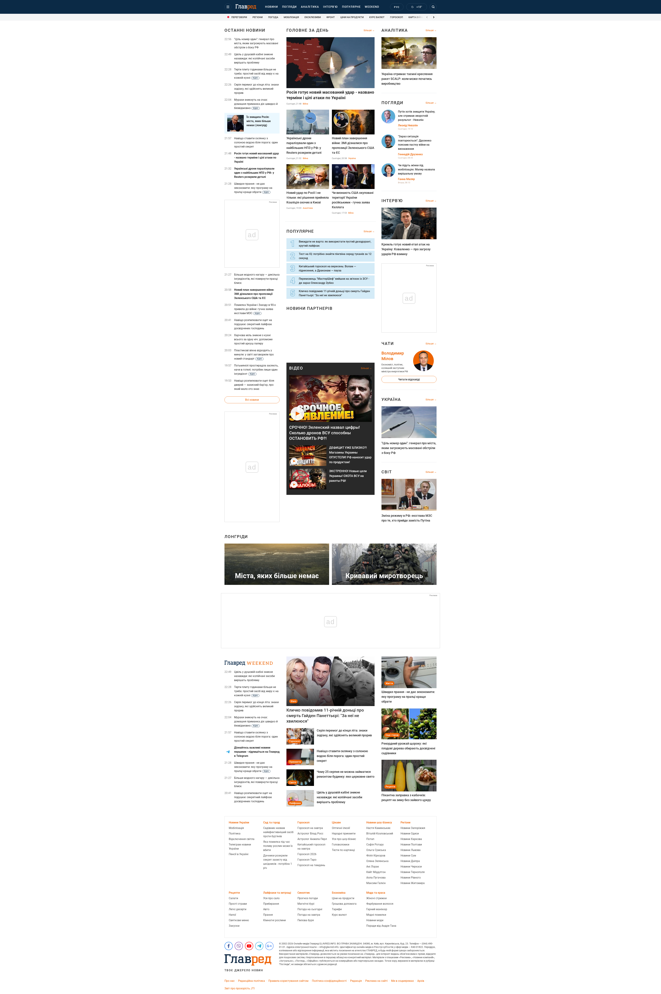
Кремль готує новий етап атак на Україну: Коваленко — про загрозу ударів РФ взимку (406, 249)
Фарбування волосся (379, 903)
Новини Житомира (413, 883)
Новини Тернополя (413, 872)
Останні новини (244, 30)
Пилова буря (305, 920)
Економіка (338, 892)
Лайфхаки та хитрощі (277, 892)
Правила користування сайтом (288, 980)
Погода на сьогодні (309, 909)
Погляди (289, 6)
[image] (330, 398)
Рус (396, 7)
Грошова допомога (344, 903)
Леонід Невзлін (408, 125)
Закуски (234, 925)
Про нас (229, 980)
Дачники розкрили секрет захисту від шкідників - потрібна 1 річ (277, 862)
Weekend (372, 6)
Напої (232, 914)
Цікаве (336, 822)
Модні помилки (376, 914)
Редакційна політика (251, 980)
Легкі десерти (237, 909)
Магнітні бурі (305, 903)
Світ (386, 472)
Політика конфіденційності (329, 980)
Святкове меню (239, 920)
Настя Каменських (378, 828)
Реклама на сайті (376, 980)
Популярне (351, 6)
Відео (296, 368)
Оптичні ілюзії (341, 828)
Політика (234, 833)
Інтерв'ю (392, 200)
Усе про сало (271, 898)
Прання (268, 914)
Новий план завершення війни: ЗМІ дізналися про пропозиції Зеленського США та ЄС (353, 145)
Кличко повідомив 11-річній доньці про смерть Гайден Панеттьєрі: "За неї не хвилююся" (334, 293)
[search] (433, 6)
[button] (227, 7)
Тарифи (337, 909)
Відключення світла (241, 839)
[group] (240, 17)
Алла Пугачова (376, 877)
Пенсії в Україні (238, 854)
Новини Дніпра (410, 861)
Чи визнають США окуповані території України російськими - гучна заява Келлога (353, 200)
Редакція (356, 980)
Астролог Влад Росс (310, 833)
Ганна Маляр (406, 179)
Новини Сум (408, 855)
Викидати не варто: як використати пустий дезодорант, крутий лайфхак (335, 243)
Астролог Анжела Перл (312, 839)
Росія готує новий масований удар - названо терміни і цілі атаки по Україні (330, 95)
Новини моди (374, 920)
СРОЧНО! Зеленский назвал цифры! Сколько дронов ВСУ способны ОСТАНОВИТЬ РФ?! (324, 433)
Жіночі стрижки (376, 898)
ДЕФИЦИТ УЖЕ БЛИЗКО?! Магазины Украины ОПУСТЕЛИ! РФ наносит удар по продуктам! (350, 455)
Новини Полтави (411, 844)
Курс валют (339, 914)
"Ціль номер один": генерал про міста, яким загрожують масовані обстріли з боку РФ (408, 448)
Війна (305, 104)
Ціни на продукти (343, 898)
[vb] (239, 946)
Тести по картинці (343, 850)
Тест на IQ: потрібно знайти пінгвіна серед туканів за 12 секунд (335, 256)
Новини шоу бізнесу (379, 822)
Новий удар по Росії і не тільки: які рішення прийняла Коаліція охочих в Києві (307, 197)
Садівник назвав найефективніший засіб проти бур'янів (278, 832)
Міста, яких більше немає (277, 576)
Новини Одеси (410, 833)
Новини (271, 6)
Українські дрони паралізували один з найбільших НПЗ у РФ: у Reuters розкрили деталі (304, 145)
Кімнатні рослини (274, 920)
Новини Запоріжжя (413, 828)
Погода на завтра (308, 914)
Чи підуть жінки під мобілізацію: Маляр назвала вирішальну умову (416, 169)
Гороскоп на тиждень (311, 865)
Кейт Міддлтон (376, 872)
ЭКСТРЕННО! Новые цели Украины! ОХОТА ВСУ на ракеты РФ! (348, 475)
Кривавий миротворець (384, 576)
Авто (266, 909)
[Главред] (245, 7)
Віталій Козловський (379, 833)
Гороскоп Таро (306, 859)
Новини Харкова (411, 839)
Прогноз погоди (307, 898)
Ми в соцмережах (402, 980)
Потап (370, 839)
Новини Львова (411, 850)
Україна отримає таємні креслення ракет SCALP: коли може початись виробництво (407, 78)
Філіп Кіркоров (375, 855)
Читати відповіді (409, 379)
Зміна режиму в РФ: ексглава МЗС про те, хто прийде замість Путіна (406, 518)
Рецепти (234, 892)
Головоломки (340, 844)
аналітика (394, 30)
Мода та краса (375, 892)
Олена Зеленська (377, 861)
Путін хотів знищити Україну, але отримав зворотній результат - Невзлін (416, 116)
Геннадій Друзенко (410, 154)
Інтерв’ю (330, 6)
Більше (368, 30)
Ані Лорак (372, 866)
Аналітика (310, 6)
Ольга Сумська (376, 850)
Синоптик (303, 892)
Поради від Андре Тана (381, 925)
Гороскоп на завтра (310, 828)
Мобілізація (236, 828)
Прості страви (238, 903)
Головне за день (307, 30)
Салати (233, 898)
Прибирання (271, 903)
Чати (387, 343)
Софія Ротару (375, 844)
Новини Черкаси (411, 866)
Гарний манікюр (376, 909)
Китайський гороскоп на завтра (311, 846)
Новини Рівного (411, 877)
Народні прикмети (343, 833)
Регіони (405, 822)
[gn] (269, 946)
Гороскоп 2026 (306, 854)
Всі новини (252, 399)
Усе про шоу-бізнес (344, 839)
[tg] (259, 946)
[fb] (228, 946)
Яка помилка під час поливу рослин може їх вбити (278, 846)
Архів (420, 980)
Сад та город (271, 822)
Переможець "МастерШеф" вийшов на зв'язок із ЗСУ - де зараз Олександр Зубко (334, 281)
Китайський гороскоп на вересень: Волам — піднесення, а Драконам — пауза (327, 268)
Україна (352, 158)
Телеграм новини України (240, 846)
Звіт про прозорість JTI (239, 988)
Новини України (239, 822)
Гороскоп (303, 822)
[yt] (249, 946)
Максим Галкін (376, 883)
